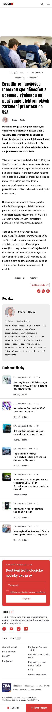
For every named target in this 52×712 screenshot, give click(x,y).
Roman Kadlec (20, 495)
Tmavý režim (8, 638)
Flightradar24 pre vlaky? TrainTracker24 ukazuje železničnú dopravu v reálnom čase (29, 457)
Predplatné (7, 661)
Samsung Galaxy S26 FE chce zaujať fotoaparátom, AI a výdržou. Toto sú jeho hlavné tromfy (30, 385)
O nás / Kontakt (9, 647)
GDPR (31, 670)
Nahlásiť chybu (38, 285)
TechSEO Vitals (33, 700)
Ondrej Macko (18, 120)
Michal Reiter (20, 417)
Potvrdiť (26, 598)
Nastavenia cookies (37, 675)
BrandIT (6, 656)
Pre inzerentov (9, 652)
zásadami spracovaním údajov (33, 592)
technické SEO (9, 700)
